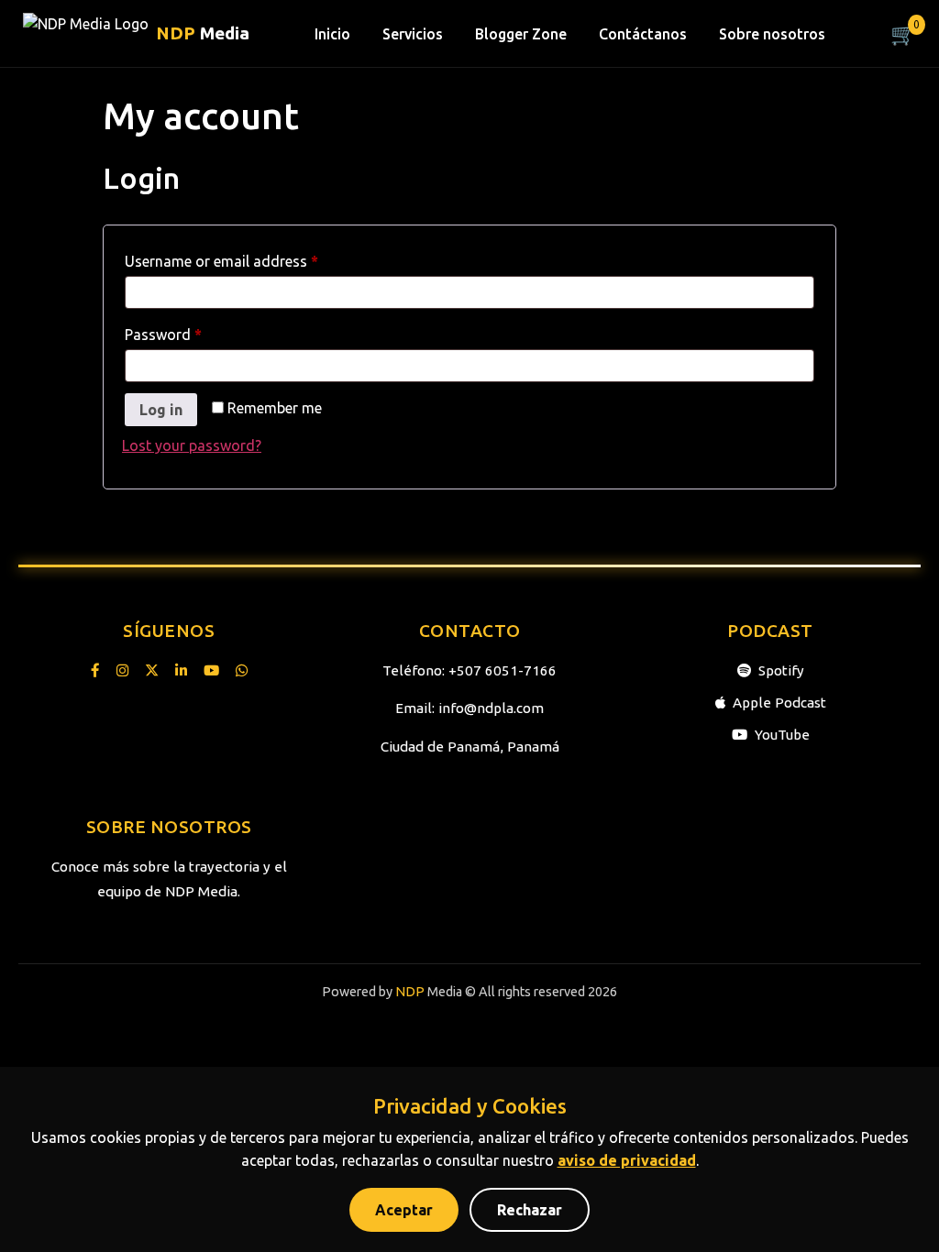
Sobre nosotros (772, 34)
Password (192, 331)
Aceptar (404, 1210)
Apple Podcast (779, 702)
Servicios (412, 34)
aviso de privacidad (627, 1160)
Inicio (332, 34)
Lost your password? (191, 445)
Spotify (781, 670)
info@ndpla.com (491, 708)
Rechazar (529, 1210)
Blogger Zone (521, 34)
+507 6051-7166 (502, 670)
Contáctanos (643, 34)
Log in (160, 409)
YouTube (782, 734)
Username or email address (251, 258)
